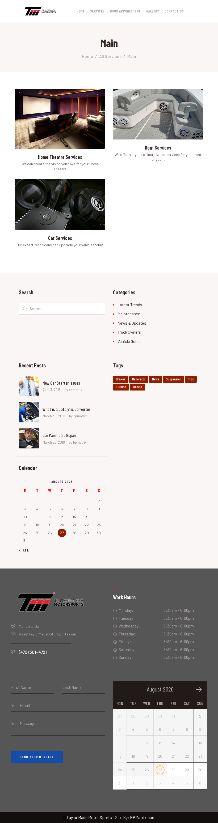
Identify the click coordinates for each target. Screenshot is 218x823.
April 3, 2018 (52, 390)
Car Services (60, 238)
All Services (110, 56)
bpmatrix (75, 390)
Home (87, 56)
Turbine (121, 386)
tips (191, 379)
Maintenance (129, 313)
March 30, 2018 (54, 416)
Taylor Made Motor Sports (87, 817)
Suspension (173, 379)
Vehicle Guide (129, 341)
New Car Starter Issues (61, 382)
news (155, 379)
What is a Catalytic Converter (66, 409)
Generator (138, 379)
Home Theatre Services (60, 157)
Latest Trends (130, 304)
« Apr (24, 550)
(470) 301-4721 (33, 652)
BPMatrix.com (143, 817)
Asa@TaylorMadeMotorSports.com (47, 634)
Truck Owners (129, 332)
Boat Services (158, 147)
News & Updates (132, 323)
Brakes (120, 379)
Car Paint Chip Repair (60, 435)
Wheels (137, 386)
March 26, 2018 (54, 442)
